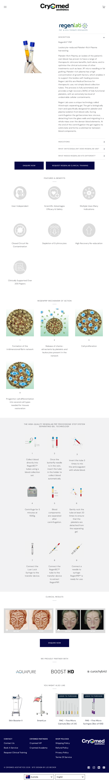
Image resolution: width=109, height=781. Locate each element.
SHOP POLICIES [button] (62, 739)
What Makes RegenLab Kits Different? (77, 156)
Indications (64, 142)
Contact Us (9, 743)
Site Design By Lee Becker (44, 767)
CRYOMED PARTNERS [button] (39, 739)
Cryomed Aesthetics (15, 767)
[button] (93, 738)
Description (64, 37)
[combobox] (39, 777)
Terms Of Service (64, 757)
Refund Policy (62, 747)
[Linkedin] (99, 767)
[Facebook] (89, 767)
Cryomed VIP (36, 743)
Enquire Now (29, 166)
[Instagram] (94, 767)
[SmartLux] (41, 705)
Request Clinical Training (15, 752)
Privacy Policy (62, 752)
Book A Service (11, 747)
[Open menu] (8, 7)
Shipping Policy (63, 743)
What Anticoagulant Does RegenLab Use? (78, 149)
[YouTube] (104, 767)
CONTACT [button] (8, 739)
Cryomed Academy (38, 747)
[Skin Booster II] (16, 705)
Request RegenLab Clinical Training (70, 166)
